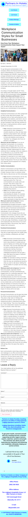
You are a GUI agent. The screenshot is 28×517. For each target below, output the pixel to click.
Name (3, 391)
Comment (4, 372)
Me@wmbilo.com (14, 507)
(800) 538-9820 (14, 484)
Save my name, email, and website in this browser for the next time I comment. (12, 410)
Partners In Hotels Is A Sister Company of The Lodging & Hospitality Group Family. (14, 476)
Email (3, 397)
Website (3, 402)
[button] (2, 459)
